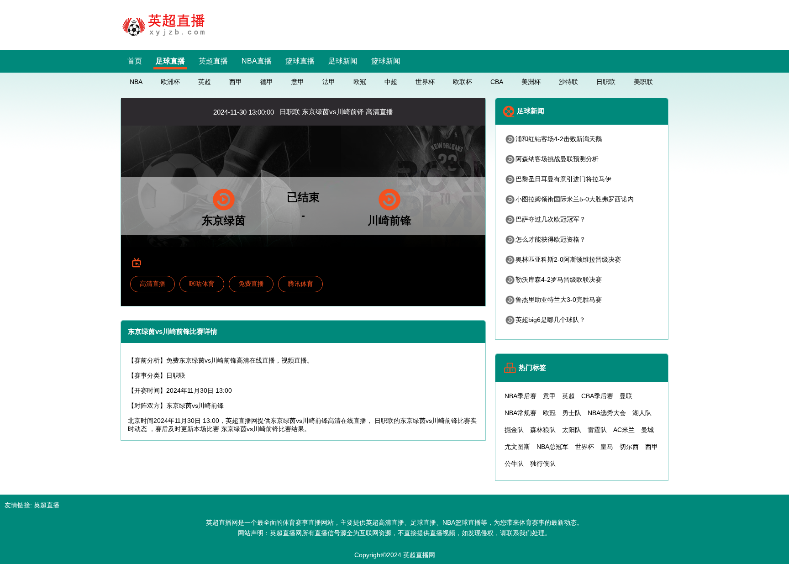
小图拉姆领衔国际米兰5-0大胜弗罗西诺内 (574, 199)
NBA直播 (257, 61)
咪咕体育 (202, 283)
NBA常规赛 (521, 412)
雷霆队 (597, 429)
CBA (496, 81)
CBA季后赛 (597, 396)
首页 (134, 61)
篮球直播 (300, 61)
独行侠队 (543, 463)
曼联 (626, 396)
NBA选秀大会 (607, 412)
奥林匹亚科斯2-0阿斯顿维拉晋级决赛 (568, 259)
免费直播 (251, 283)
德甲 (266, 81)
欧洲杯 (170, 81)
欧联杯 (462, 81)
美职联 (643, 81)
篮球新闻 (385, 61)
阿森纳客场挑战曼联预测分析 (557, 159)
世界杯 (425, 81)
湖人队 (642, 412)
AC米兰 (624, 429)
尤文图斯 (517, 446)
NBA (136, 81)
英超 (204, 81)
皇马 (606, 446)
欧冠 (359, 81)
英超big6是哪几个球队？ (550, 319)
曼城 (647, 429)
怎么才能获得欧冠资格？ (550, 239)
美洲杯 (531, 81)
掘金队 (514, 429)
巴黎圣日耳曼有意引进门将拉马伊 (563, 179)
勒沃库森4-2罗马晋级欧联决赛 (558, 279)
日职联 (605, 81)
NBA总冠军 (552, 446)
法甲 (328, 81)
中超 (390, 81)
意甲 (297, 81)
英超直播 (213, 61)
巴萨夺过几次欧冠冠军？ (550, 219)
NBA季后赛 (521, 396)
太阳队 (571, 429)
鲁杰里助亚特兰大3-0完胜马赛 (558, 299)
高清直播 (152, 283)
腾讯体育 (300, 283)
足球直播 (170, 61)
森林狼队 (543, 429)
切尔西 (629, 446)
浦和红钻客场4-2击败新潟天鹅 (558, 138)
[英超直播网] (166, 37)
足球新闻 (343, 61)
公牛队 (514, 463)
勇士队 (571, 412)
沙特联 (568, 81)
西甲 (235, 81)
